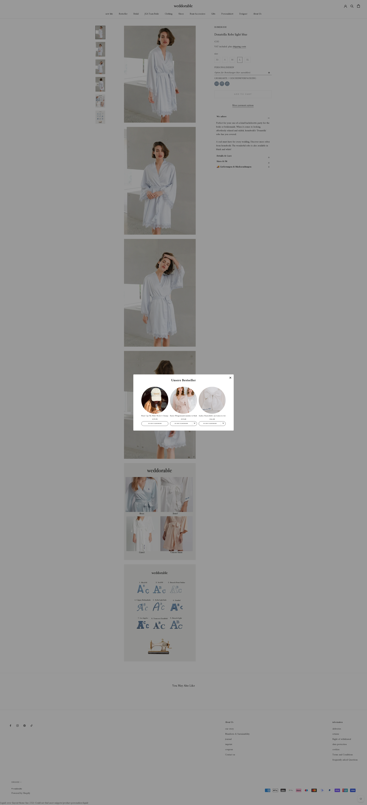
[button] (230, 378)
